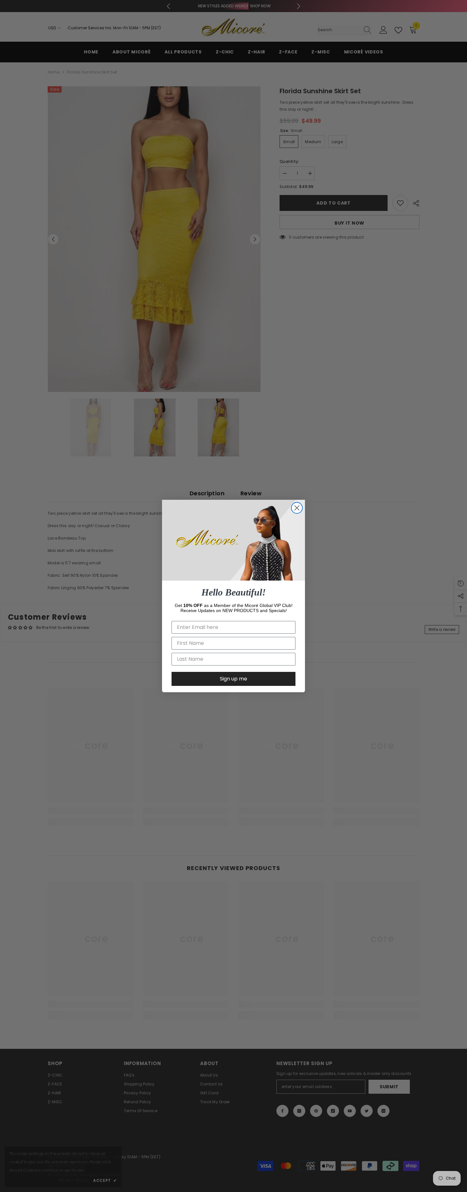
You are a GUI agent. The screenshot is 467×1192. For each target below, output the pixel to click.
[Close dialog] (296, 507)
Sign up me (233, 678)
